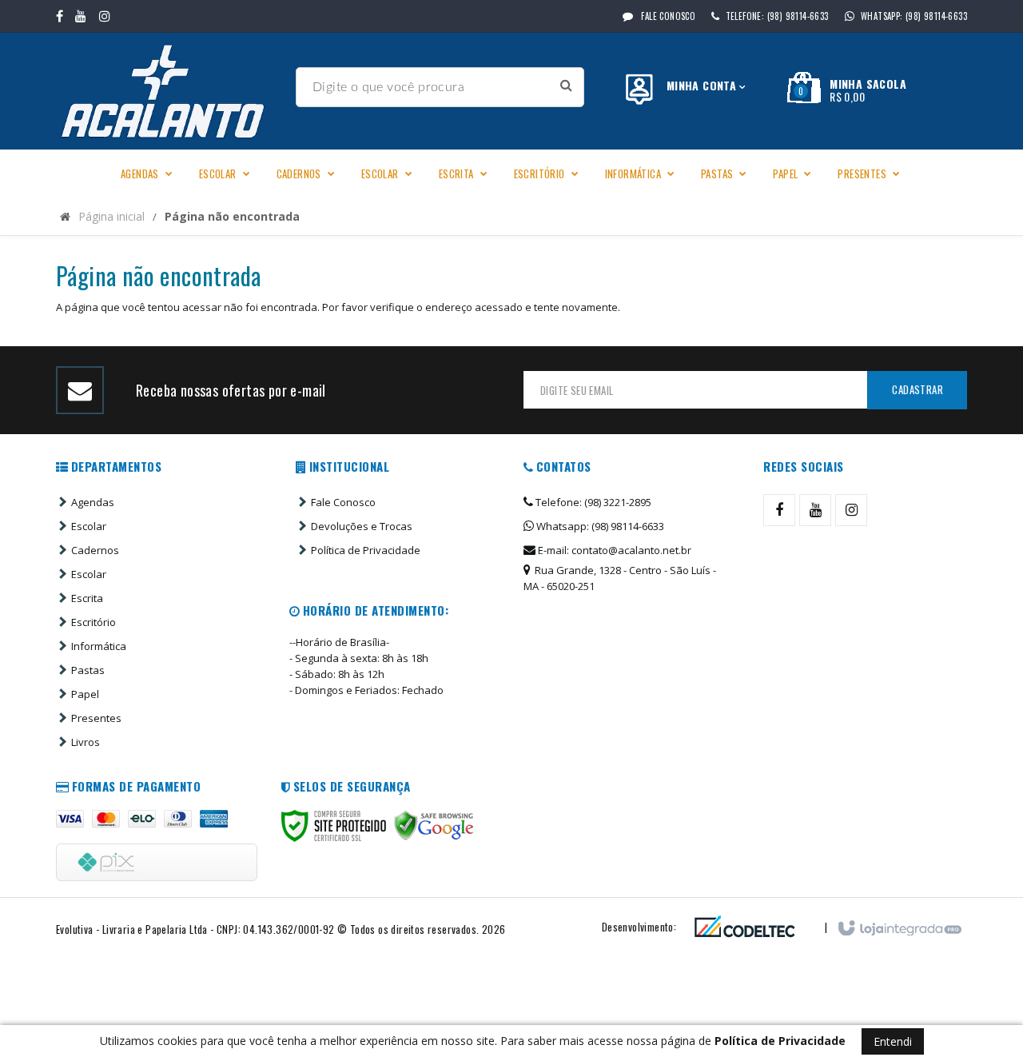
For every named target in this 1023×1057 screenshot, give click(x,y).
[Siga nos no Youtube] (80, 16)
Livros (85, 742)
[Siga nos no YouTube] (815, 510)
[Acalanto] (170, 91)
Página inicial (111, 216)
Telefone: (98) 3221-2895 (592, 502)
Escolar (88, 526)
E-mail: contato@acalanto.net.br (613, 550)
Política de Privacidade (365, 550)
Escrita (87, 598)
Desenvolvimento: (639, 927)
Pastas (88, 670)
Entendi (893, 1041)
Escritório (93, 622)
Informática (98, 646)
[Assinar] (917, 390)
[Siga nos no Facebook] (59, 16)
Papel (85, 694)
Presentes (96, 718)
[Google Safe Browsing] (434, 826)
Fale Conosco (667, 16)
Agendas (92, 502)
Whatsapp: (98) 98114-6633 (599, 526)
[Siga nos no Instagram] (104, 16)
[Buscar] (566, 85)
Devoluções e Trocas (361, 526)
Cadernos (95, 550)
